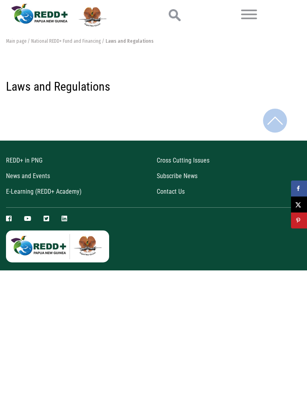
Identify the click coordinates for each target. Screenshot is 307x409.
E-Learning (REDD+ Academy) (44, 191)
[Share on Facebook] (299, 189)
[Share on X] (299, 204)
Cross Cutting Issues (183, 160)
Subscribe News (177, 176)
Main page (16, 41)
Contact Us (171, 191)
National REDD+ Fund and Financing (66, 41)
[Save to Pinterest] (299, 220)
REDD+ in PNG (24, 160)
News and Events (28, 176)
